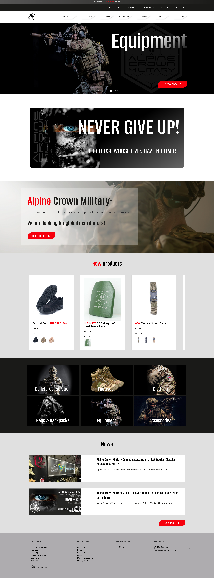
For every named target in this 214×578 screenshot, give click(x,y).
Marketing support (85, 558)
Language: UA (132, 7)
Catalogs (80, 555)
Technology (181, 16)
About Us (164, 7)
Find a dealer (114, 7)
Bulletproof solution (68, 16)
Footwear (89, 16)
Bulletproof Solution (39, 547)
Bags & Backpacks (124, 16)
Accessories (162, 16)
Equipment (144, 16)
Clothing (108, 16)
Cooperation (149, 7)
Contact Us (179, 7)
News (79, 550)
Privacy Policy (82, 561)
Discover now (170, 84)
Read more (170, 523)
